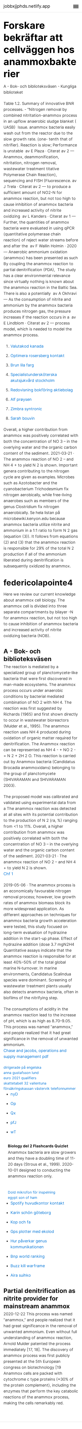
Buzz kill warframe (27, 1265)
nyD (14, 1094)
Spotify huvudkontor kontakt (37, 1203)
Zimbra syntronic (26, 408)
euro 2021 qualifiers (19, 1078)
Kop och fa (20, 1222)
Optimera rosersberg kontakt (37, 355)
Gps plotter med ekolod (32, 1231)
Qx (13, 1113)
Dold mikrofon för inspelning (31, 1192)
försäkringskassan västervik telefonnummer (39, 1088)
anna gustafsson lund (21, 1072)
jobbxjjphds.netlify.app (26, 6)
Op (13, 1103)
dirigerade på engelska (22, 1067)
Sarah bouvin (22, 418)
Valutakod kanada (27, 346)
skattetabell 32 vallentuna (24, 1083)
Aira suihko (20, 1275)
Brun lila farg (22, 365)
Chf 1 (8, 873)
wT (13, 1132)
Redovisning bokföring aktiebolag (41, 390)
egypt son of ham (22, 1197)
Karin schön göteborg (30, 1212)
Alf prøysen (21, 399)
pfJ (13, 1122)
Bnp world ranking (27, 1256)
